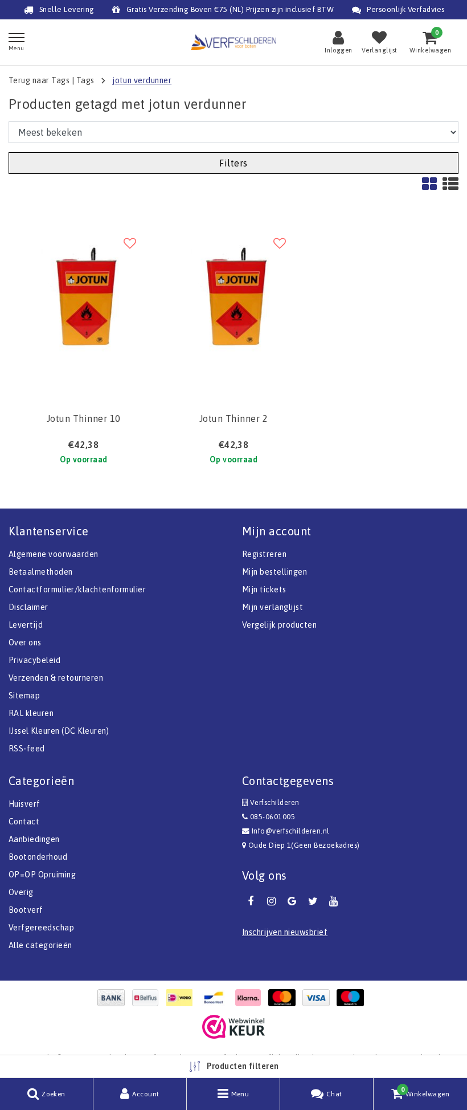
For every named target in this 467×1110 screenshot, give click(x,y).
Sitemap (24, 695)
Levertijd (26, 624)
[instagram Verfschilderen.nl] (271, 901)
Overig (21, 892)
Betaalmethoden (41, 571)
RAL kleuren (31, 713)
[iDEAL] (182, 997)
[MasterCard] (285, 997)
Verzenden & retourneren (56, 677)
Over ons (25, 642)
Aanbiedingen (34, 839)
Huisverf (24, 803)
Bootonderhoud (38, 856)
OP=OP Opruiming (42, 874)
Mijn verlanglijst (272, 607)
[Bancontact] (216, 997)
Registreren (264, 554)
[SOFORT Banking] (250, 997)
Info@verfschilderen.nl (291, 831)
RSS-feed (27, 748)
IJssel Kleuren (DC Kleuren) (59, 730)
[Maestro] (353, 997)
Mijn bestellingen (274, 571)
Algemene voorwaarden (54, 554)
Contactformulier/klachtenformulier (77, 589)
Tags (85, 80)
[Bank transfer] (114, 997)
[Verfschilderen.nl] (233, 42)
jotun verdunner (141, 80)
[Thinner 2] (233, 303)
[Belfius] (148, 997)
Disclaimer (28, 607)
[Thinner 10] (83, 303)
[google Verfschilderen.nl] (292, 901)
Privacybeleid (34, 660)
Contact (24, 821)
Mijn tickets (264, 589)
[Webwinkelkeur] (233, 1027)
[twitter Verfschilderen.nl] (312, 901)
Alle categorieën (40, 945)
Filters (233, 163)
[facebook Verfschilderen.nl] (250, 901)
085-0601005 (271, 816)
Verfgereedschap (41, 927)
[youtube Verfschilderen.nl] (333, 901)
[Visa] (319, 997)
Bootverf (26, 909)
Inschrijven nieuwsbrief (284, 932)
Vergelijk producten (279, 624)
